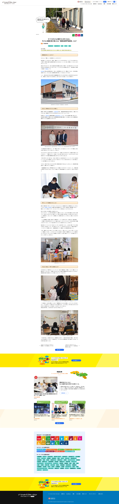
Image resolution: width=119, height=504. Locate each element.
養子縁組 (42, 71)
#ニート (38, 458)
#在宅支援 (78, 468)
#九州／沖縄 (53, 464)
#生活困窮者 (39, 459)
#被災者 (47, 459)
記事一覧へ (59, 349)
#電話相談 (66, 463)
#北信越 (42, 464)
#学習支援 (78, 459)
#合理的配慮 (39, 456)
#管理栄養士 (74, 464)
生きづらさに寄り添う (41, 451)
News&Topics (100, 3)
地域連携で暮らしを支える (59, 451)
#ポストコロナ (51, 468)
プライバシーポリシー (92, 493)
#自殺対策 (61, 463)
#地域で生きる (68, 464)
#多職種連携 (39, 466)
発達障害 (46, 207)
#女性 (62, 45)
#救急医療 (62, 468)
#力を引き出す (50, 456)
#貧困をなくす (62, 461)
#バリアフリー (55, 463)
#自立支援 (56, 461)
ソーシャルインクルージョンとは (86, 3)
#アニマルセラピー (40, 463)
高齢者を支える (60, 449)
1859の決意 (109, 3)
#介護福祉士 (58, 466)
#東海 (69, 45)
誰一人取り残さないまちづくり (52, 449)
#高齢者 (65, 459)
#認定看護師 (62, 464)
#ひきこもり (67, 458)
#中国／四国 (47, 464)
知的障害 (49, 207)
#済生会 (57, 464)
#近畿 (38, 464)
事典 (104, 3)
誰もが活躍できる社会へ (50, 451)
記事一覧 (94, 3)
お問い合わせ (100, 493)
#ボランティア (45, 469)
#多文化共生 (68, 461)
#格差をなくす (44, 461)
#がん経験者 (78, 456)
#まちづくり (39, 469)
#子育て (53, 466)
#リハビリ (67, 468)
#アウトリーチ (74, 461)
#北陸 (77, 466)
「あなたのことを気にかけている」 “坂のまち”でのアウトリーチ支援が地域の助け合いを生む (71, 345)
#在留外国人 (54, 458)
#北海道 (62, 466)
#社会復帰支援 (51, 461)
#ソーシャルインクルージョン (42, 468)
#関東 (74, 463)
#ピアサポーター (68, 466)
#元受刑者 (48, 458)
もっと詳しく (75, 360)
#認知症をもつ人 (53, 459)
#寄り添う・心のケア (57, 456)
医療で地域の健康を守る (41, 449)
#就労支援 (39, 461)
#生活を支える (51, 45)
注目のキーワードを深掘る (69, 451)
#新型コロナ (57, 468)
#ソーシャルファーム (48, 463)
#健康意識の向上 (72, 468)
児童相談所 (47, 115)
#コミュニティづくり (71, 459)
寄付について (114, 3)
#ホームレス (44, 458)
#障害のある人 (60, 459)
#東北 (70, 463)
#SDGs (49, 466)
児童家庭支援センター (58, 115)
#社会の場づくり (57, 45)
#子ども (66, 45)
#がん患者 (44, 466)
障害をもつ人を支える (68, 449)
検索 (105, 1)
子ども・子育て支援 (76, 449)
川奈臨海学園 (56, 111)
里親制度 (46, 68)
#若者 (44, 459)
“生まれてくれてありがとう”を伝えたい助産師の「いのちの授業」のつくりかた (47, 345)
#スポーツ (44, 456)
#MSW (74, 466)
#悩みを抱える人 (73, 458)
